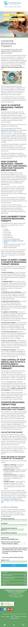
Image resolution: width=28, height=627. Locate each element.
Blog (12, 616)
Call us (14, 15)
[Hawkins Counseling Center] (14, 3)
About (8, 616)
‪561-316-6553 (7, 516)
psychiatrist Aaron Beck (8, 130)
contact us (8, 397)
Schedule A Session (21, 616)
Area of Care (5, 537)
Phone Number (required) (9, 529)
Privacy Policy (14, 618)
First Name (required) (7, 518)
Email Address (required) (9, 533)
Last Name (4, 523)
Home (3, 616)
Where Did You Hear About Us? (10, 542)
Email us (15, 19)
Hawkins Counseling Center (12, 499)
